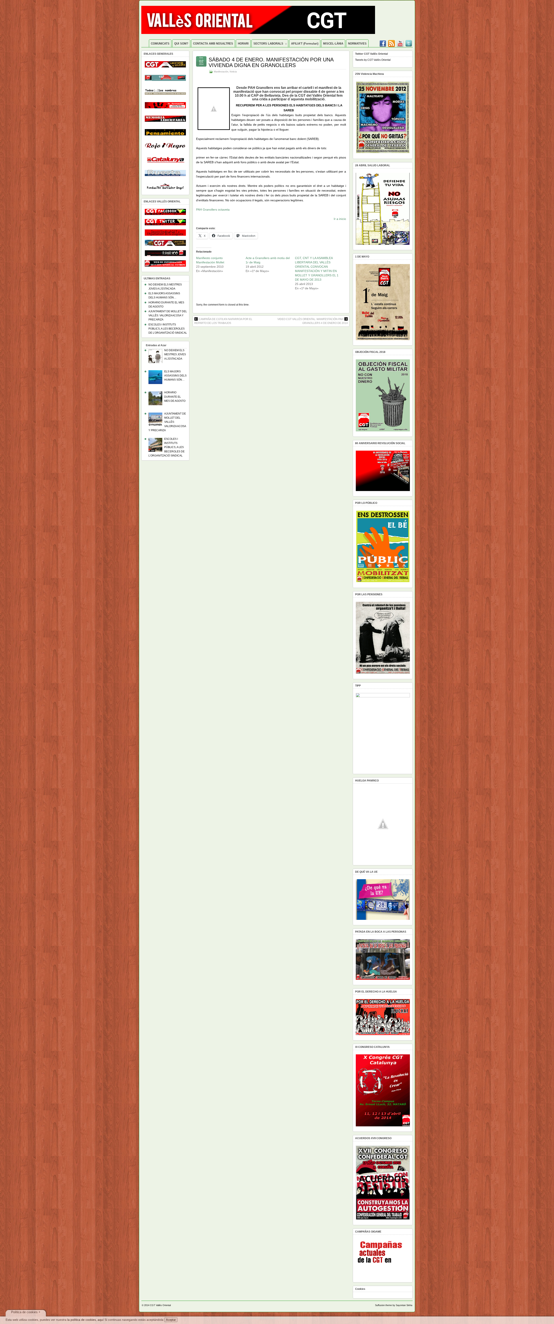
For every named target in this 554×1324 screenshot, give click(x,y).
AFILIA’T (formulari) (304, 43)
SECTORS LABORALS (268, 43)
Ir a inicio (340, 219)
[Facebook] (383, 42)
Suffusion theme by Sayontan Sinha (393, 1305)
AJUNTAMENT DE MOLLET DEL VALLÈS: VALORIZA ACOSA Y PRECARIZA (167, 315)
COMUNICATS (160, 43)
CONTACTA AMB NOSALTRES (213, 43)
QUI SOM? (181, 43)
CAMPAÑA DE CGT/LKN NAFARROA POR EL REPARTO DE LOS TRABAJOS (223, 321)
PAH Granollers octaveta (213, 209)
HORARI (243, 43)
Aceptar (171, 1319)
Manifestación (221, 71)
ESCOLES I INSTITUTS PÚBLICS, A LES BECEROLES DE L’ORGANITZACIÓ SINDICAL (167, 328)
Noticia (233, 71)
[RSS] (391, 42)
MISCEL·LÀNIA (333, 43)
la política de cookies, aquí (85, 1319)
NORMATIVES (357, 43)
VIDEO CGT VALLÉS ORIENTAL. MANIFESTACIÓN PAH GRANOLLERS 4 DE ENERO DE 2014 (312, 321)
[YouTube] (400, 42)
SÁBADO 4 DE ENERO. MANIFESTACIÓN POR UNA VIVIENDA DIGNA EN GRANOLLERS (271, 62)
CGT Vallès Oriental (160, 1305)
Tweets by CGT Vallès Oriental (373, 59)
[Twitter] (409, 42)
